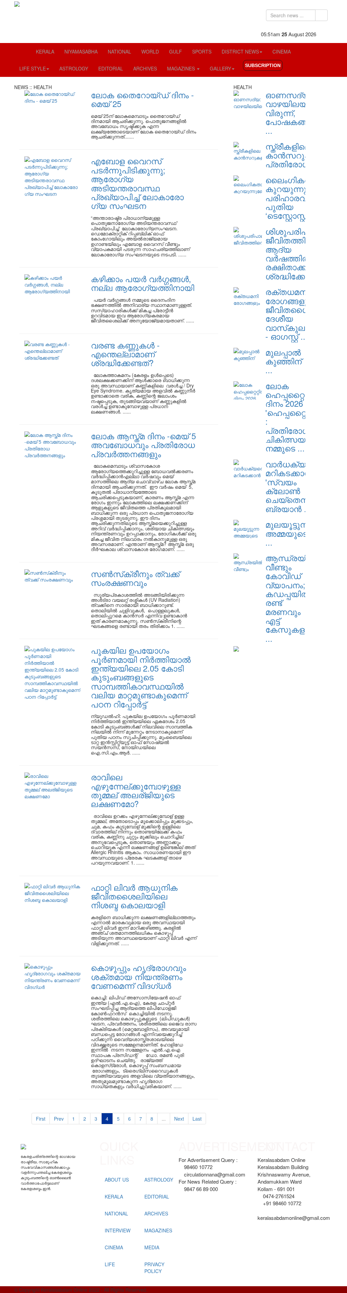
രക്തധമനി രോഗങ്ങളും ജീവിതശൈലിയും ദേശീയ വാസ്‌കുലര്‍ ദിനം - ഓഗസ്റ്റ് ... (299, 313)
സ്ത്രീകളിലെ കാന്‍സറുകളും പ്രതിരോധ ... (294, 155)
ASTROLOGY (73, 68)
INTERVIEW (117, 1230)
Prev (59, 1118)
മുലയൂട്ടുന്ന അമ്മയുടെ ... (287, 533)
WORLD (150, 51)
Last (197, 1118)
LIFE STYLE (32, 68)
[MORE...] (236, 647)
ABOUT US (117, 1179)
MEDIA (151, 1247)
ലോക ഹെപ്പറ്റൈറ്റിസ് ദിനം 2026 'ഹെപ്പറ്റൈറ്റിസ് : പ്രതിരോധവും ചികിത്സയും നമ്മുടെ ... (294, 417)
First (40, 1118)
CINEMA (281, 51)
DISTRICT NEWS (240, 51)
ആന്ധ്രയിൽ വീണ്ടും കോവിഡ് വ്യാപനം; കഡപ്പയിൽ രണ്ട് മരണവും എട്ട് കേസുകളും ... (291, 598)
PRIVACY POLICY (154, 1267)
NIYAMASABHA (81, 51)
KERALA (45, 51)
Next (179, 1118)
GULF (175, 51)
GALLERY (220, 68)
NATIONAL (119, 51)
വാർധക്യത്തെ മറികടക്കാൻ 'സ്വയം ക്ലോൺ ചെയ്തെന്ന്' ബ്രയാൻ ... (295, 486)
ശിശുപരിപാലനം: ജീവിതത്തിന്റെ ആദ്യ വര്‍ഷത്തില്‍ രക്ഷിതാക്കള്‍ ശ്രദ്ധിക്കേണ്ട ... (298, 253)
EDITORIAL (110, 68)
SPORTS (201, 51)
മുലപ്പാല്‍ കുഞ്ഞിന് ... (283, 361)
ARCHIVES (145, 68)
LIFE (110, 1264)
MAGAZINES (181, 68)
